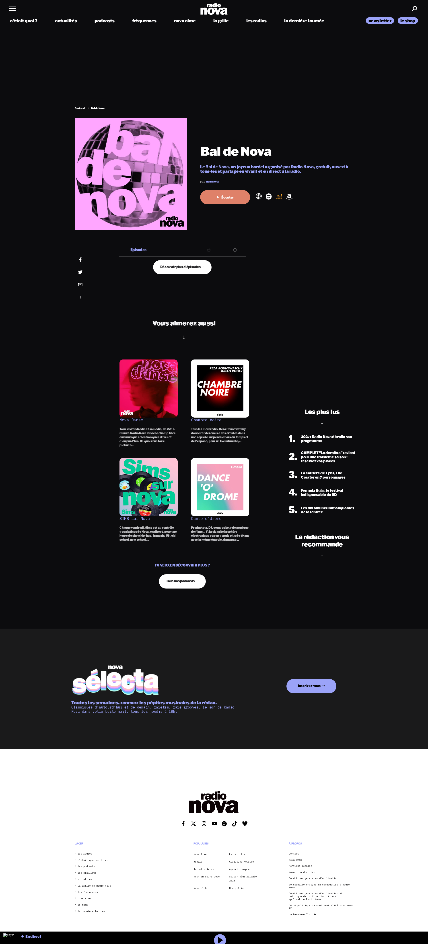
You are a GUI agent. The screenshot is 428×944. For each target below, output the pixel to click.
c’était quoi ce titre (93, 860)
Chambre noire (206, 420)
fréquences (144, 20)
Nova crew (295, 859)
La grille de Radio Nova (94, 885)
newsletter (379, 20)
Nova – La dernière (302, 872)
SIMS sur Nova (134, 518)
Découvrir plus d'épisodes (180, 267)
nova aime (185, 20)
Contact (294, 853)
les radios (256, 20)
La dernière (237, 854)
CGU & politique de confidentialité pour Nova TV (320, 907)
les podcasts (86, 866)
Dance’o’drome (206, 518)
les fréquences (88, 892)
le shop (407, 20)
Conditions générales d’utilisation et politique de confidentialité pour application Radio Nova (315, 896)
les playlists (87, 872)
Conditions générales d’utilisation (313, 878)
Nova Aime (200, 854)
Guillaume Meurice (241, 861)
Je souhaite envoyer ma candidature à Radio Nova (319, 886)
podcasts (105, 20)
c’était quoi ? (23, 20)
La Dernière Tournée (302, 914)
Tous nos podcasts (180, 581)
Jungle (197, 861)
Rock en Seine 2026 (206, 876)
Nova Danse (131, 420)
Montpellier (237, 888)
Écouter (227, 197)
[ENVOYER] (87, 284)
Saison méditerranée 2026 (243, 878)
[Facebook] (87, 260)
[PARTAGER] (87, 272)
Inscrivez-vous (309, 686)
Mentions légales (300, 866)
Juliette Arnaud (204, 869)
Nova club (200, 888)
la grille (221, 20)
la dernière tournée (304, 20)
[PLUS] (87, 297)
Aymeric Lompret (240, 869)
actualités (66, 20)
